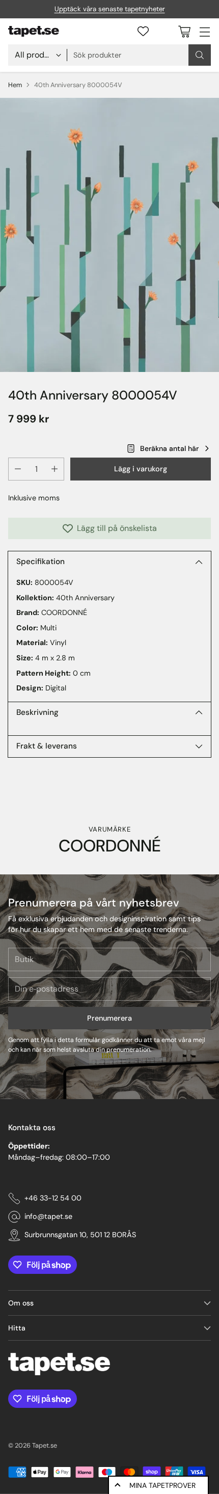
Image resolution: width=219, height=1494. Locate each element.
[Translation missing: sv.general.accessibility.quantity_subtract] (18, 469)
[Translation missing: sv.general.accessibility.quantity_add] (54, 469)
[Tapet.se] (33, 31)
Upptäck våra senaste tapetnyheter (109, 9)
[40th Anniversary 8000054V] (109, 235)
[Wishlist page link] (143, 31)
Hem (15, 85)
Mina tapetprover (162, 1485)
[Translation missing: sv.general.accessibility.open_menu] (204, 31)
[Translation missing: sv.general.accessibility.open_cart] (184, 31)
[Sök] (199, 55)
